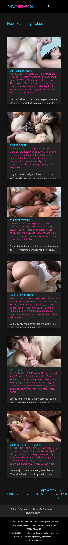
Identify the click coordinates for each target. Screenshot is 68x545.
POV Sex (21, 80)
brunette (26, 89)
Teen (50, 80)
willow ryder (16, 317)
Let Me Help (17, 370)
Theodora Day (17, 92)
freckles (52, 385)
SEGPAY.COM (23, 521)
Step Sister (32, 80)
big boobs (49, 86)
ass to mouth (29, 86)
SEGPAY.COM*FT (34, 529)
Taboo (43, 80)
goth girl (14, 388)
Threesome (16, 83)
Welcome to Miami (21, 70)
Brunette (24, 76)
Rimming (14, 154)
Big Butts (43, 73)
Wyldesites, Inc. (48, 536)
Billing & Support (19, 509)
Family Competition (22, 295)
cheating (33, 236)
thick (31, 239)
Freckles (51, 376)
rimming (34, 164)
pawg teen (37, 89)
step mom (15, 167)
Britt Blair (15, 89)
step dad (27, 463)
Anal (28, 148)
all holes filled (25, 157)
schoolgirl (39, 313)
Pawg (53, 76)
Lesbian (45, 76)
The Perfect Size (20, 220)
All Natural (31, 73)
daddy (48, 460)
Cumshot (35, 76)
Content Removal (34, 540)
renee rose (25, 388)
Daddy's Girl (47, 451)
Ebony (33, 226)
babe (40, 86)
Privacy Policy (32, 512)
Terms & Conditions (43, 509)
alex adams (37, 83)
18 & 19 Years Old (35, 298)
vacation (30, 92)
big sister (23, 236)
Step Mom (26, 154)
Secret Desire (18, 145)
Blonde (53, 73)
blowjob (14, 164)
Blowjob (14, 76)
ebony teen (26, 313)
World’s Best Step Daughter (27, 445)
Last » (62, 496)
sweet (13, 391)
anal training (47, 157)
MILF (43, 151)
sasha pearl (46, 164)
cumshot (24, 164)
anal (46, 83)
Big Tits (47, 148)
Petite (13, 80)
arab (12, 161)
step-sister (50, 89)
